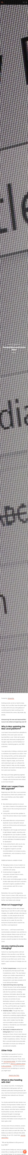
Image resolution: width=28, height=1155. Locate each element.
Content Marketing (14, 344)
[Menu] (25, 2)
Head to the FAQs (14, 1075)
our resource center (9, 1061)
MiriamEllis (11, 698)
